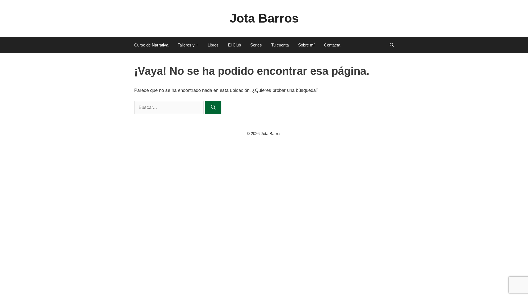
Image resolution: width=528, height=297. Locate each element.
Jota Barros (264, 18)
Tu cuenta (280, 45)
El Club (234, 45)
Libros (213, 45)
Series (256, 45)
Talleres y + (188, 45)
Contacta (332, 45)
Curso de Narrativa (151, 45)
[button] (391, 45)
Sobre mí (306, 45)
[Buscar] (213, 107)
